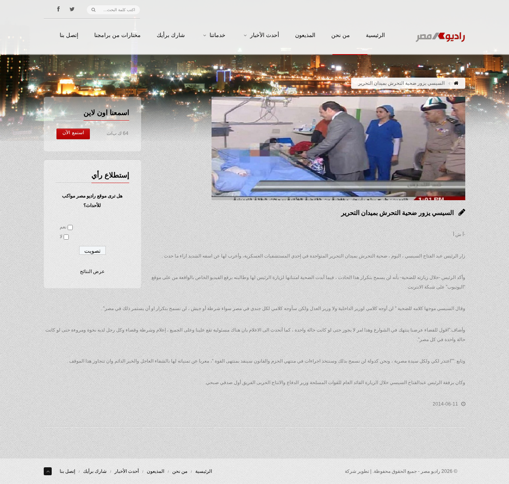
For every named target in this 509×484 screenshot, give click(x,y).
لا (61, 236)
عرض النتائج (92, 271)
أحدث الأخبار (264, 35)
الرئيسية (375, 35)
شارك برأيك (171, 35)
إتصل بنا (69, 35)
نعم (63, 227)
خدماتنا (217, 35)
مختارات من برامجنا (117, 35)
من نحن (340, 35)
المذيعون (305, 35)
